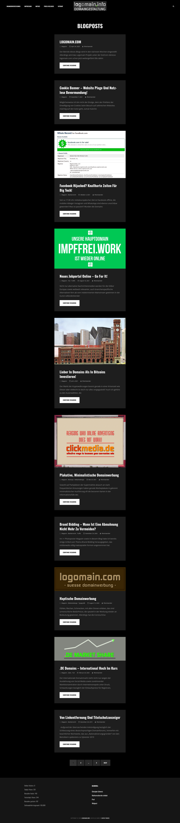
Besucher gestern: (30, 801)
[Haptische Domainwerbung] (90, 579)
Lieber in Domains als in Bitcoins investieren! (82, 374)
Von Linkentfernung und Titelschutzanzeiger (90, 717)
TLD (69, 281)
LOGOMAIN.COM (70, 41)
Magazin (64, 46)
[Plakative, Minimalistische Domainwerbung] (90, 441)
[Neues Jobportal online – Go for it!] (90, 249)
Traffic (73, 281)
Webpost (94, 803)
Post (93, 799)
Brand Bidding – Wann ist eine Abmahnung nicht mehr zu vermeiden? (89, 526)
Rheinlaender (88, 46)
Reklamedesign (79, 480)
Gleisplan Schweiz (97, 791)
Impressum (28, 6)
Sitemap (60, 6)
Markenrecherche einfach (99, 795)
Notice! (38, 6)
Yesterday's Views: (30, 797)
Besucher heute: (29, 793)
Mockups (71, 480)
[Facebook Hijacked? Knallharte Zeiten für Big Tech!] (90, 154)
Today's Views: (28, 789)
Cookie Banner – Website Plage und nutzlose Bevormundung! (88, 90)
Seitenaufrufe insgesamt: (32, 805)
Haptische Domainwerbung (78, 598)
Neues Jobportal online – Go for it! (83, 276)
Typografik (82, 603)
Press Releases (49, 6)
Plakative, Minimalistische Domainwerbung (89, 474)
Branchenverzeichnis (13, 6)
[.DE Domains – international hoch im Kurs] (90, 649)
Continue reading (71, 65)
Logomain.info (86, 818)
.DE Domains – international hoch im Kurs (88, 668)
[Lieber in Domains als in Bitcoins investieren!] (90, 341)
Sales (69, 673)
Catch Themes (105, 818)
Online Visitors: (29, 785)
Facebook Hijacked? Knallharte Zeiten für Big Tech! (88, 188)
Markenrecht (72, 195)
